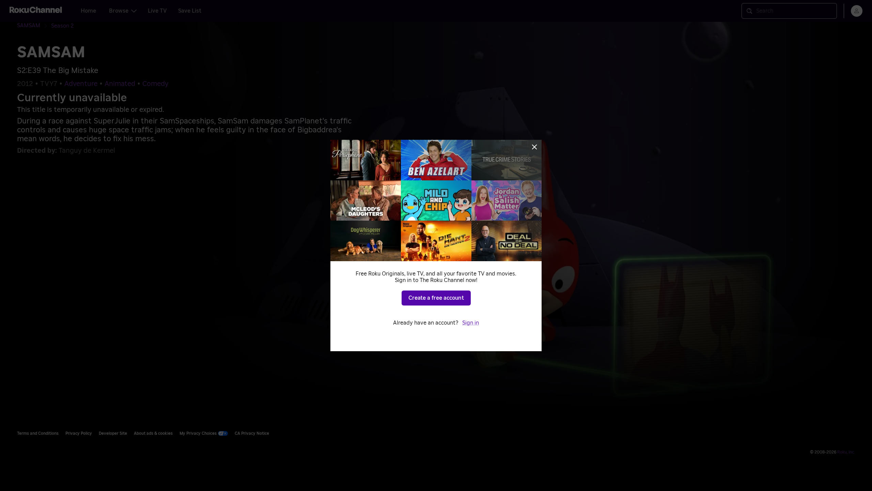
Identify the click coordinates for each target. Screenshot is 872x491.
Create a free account (436, 298)
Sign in (470, 323)
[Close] (534, 147)
